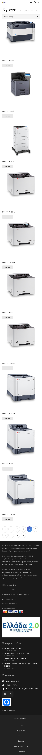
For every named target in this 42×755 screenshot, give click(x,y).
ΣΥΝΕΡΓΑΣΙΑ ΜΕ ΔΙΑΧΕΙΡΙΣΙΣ (15, 658)
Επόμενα (23, 535)
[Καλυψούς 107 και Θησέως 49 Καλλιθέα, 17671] (4, 688)
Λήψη (4, 710)
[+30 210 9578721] (4, 685)
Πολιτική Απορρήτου (9, 603)
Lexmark (21, 741)
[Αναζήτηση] (39, 2)
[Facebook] (5, 694)
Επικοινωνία (21, 751)
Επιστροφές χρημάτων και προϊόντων (15, 594)
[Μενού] (30, 2)
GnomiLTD (22, 719)
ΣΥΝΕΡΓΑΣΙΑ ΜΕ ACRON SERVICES (17, 653)
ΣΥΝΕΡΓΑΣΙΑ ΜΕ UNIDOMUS (14, 648)
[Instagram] (10, 694)
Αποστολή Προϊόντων (9, 590)
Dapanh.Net (21, 731)
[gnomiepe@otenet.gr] (4, 681)
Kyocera (21, 736)
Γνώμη (21, 726)
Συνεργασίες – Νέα (21, 746)
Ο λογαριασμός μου (9, 608)
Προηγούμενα (5, 529)
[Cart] (35, 2)
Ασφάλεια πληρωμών (9, 599)
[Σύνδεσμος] (4, 2)
